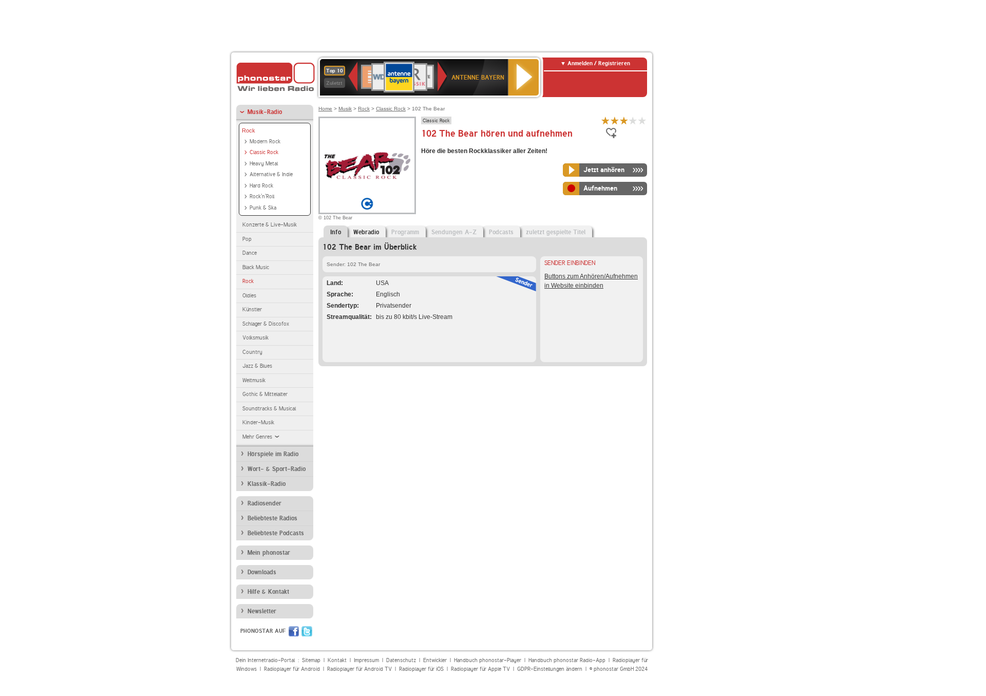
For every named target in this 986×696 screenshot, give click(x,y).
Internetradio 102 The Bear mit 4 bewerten (633, 120)
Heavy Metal (264, 163)
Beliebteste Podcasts (276, 533)
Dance (249, 253)
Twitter (306, 631)
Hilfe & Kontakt (268, 591)
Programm (405, 232)
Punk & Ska (263, 207)
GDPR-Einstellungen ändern (549, 669)
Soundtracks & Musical (269, 408)
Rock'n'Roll (262, 196)
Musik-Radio (265, 112)
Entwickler (435, 660)
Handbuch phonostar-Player (487, 660)
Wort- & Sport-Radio (277, 469)
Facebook (294, 631)
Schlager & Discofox (265, 324)
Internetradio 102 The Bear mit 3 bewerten (624, 120)
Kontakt (337, 660)
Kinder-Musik (258, 422)
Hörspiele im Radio (273, 454)
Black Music (255, 267)
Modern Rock (265, 141)
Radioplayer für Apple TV (480, 669)
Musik (345, 108)
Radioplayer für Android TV (359, 669)
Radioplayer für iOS (421, 669)
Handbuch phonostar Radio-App (566, 660)
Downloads (262, 572)
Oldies (249, 295)
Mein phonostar (269, 552)
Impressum (366, 660)
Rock (248, 130)
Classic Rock (264, 152)
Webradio (366, 232)
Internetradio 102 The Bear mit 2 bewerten (614, 120)
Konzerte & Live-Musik (269, 224)
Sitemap (311, 660)
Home (325, 108)
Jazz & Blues (257, 366)
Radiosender (264, 503)
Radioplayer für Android (292, 669)
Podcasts (501, 232)
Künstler (252, 309)
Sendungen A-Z (454, 232)
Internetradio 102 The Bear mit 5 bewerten (642, 120)
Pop (247, 239)
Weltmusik (254, 380)
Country (252, 352)
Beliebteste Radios (272, 518)
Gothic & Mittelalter (265, 394)
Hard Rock (261, 185)
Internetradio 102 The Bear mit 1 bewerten (605, 120)
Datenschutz (401, 660)
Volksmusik (255, 337)
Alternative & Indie (271, 174)
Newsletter (262, 611)
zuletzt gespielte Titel (555, 232)
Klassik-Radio (267, 483)
